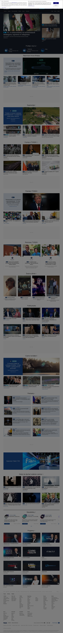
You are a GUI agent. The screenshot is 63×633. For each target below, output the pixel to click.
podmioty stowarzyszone (14, 2)
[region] (31, 4)
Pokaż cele (56, 5)
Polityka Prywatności (4, 7)
